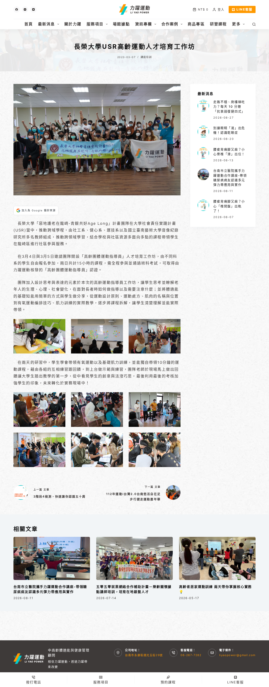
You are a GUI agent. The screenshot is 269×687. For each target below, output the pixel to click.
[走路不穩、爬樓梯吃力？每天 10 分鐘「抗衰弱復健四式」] (203, 105)
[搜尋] (254, 24)
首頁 (28, 24)
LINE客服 (244, 9)
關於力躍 (72, 24)
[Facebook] (16, 9)
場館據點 (121, 24)
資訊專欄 (143, 24)
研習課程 (218, 24)
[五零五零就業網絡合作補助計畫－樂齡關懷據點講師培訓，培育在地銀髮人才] (134, 558)
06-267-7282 (191, 655)
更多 (236, 24)
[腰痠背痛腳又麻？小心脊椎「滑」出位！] (203, 153)
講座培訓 (146, 57)
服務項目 (95, 24)
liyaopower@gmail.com (237, 655)
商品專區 (196, 24)
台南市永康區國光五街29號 (144, 655)
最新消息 (46, 24)
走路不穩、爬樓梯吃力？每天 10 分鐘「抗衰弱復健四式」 (229, 106)
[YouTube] (33, 9)
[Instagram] (25, 9)
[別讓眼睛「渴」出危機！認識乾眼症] (203, 131)
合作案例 (169, 24)
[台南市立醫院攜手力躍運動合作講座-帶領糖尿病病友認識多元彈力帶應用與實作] (203, 174)
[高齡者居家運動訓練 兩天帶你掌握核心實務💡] (217, 558)
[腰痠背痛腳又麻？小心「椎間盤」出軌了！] (203, 205)
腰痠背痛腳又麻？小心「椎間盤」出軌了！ (229, 206)
